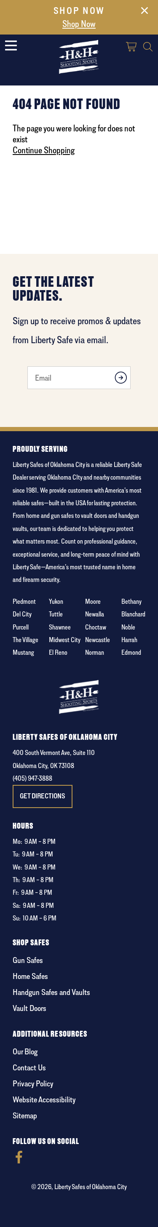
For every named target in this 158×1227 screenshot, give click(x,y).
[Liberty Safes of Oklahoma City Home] (79, 57)
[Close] (144, 12)
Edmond (131, 652)
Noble (128, 627)
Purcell (21, 627)
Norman (94, 652)
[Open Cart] (132, 48)
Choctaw (95, 627)
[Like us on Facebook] (19, 1161)
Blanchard (133, 614)
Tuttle (56, 614)
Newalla (94, 614)
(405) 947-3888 (32, 778)
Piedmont (24, 601)
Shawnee (60, 627)
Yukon (56, 601)
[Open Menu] (11, 45)
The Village (25, 640)
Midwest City (64, 640)
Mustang (23, 652)
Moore (93, 601)
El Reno (58, 652)
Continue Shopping (44, 149)
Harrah (129, 640)
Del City (22, 614)
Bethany (131, 601)
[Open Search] (148, 48)
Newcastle (97, 640)
